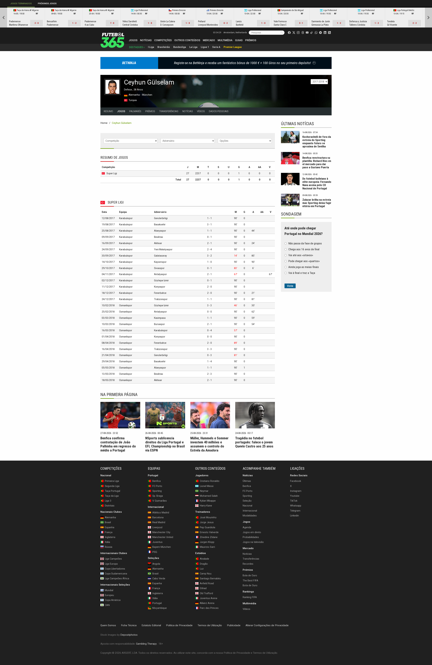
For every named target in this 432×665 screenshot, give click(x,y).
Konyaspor (159, 286)
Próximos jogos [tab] (47, 3)
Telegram (295, 510)
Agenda (247, 527)
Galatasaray (160, 255)
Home (103, 122)
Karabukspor (126, 218)
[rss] (329, 32)
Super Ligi (111, 173)
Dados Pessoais (218, 111)
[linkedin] (325, 32)
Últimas (247, 481)
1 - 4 (209, 361)
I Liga (151, 47)
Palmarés (135, 111)
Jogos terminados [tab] (21, 3)
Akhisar (158, 243)
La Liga (193, 47)
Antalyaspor (160, 274)
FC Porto (247, 490)
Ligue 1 (205, 47)
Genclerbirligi (161, 218)
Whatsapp (295, 505)
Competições (163, 40)
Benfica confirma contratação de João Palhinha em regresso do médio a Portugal (118, 444)
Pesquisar (281, 32)
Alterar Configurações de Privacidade (267, 625)
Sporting (247, 495)
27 (187, 173)
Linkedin (294, 515)
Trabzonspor (161, 299)
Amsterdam (235, 32)
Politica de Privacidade (179, 625)
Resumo (108, 111)
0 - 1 (209, 237)
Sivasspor (159, 268)
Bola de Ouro (250, 575)
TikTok (293, 500)
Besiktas (158, 237)
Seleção (247, 500)
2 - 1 (209, 243)
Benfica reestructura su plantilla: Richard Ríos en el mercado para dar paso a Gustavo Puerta (316, 162)
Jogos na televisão (253, 542)
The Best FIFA (250, 580)
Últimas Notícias (297, 123)
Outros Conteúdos (187, 40)
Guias (238, 40)
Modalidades (250, 515)
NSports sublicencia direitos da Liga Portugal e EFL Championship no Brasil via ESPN (165, 444)
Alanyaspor (160, 230)
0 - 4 (209, 330)
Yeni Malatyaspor (163, 249)
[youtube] (307, 32)
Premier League (233, 47)
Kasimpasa (160, 318)
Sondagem (291, 214)
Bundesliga (179, 47)
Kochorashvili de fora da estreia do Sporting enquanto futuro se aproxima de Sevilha (316, 141)
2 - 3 (209, 374)
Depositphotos (129, 634)
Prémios (250, 40)
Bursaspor (159, 324)
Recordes (248, 563)
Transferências (168, 111)
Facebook (295, 481)
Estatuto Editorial (151, 625)
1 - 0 (209, 262)
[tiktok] (311, 32)
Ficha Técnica (129, 625)
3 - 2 (209, 255)
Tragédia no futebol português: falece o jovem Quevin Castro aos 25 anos (254, 442)
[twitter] (293, 32)
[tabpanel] (216, 17)
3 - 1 (209, 224)
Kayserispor (160, 262)
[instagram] (298, 32)
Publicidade (233, 625)
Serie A (216, 47)
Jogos (133, 40)
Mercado (209, 40)
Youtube (294, 495)
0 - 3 (209, 355)
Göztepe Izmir (161, 280)
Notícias (146, 40)
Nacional (247, 505)
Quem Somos (108, 625)
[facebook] (289, 32)
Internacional (250, 510)
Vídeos (201, 111)
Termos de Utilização (210, 625)
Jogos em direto (252, 532)
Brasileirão (163, 47)
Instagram (295, 490)
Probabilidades (251, 537)
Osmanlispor (125, 305)
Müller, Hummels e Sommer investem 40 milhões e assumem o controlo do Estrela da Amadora (209, 444)
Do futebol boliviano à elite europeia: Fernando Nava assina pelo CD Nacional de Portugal (316, 183)
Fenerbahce (160, 293)
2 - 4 (209, 249)
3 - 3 (209, 305)
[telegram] (320, 32)
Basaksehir (160, 224)
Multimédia (225, 40)
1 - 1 (209, 218)
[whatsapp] (316, 32)
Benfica (247, 485)
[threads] (302, 32)
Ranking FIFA (250, 597)
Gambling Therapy (146, 643)
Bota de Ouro (250, 585)
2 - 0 (209, 286)
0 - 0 (209, 311)
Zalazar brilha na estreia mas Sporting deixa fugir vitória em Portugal (316, 203)
